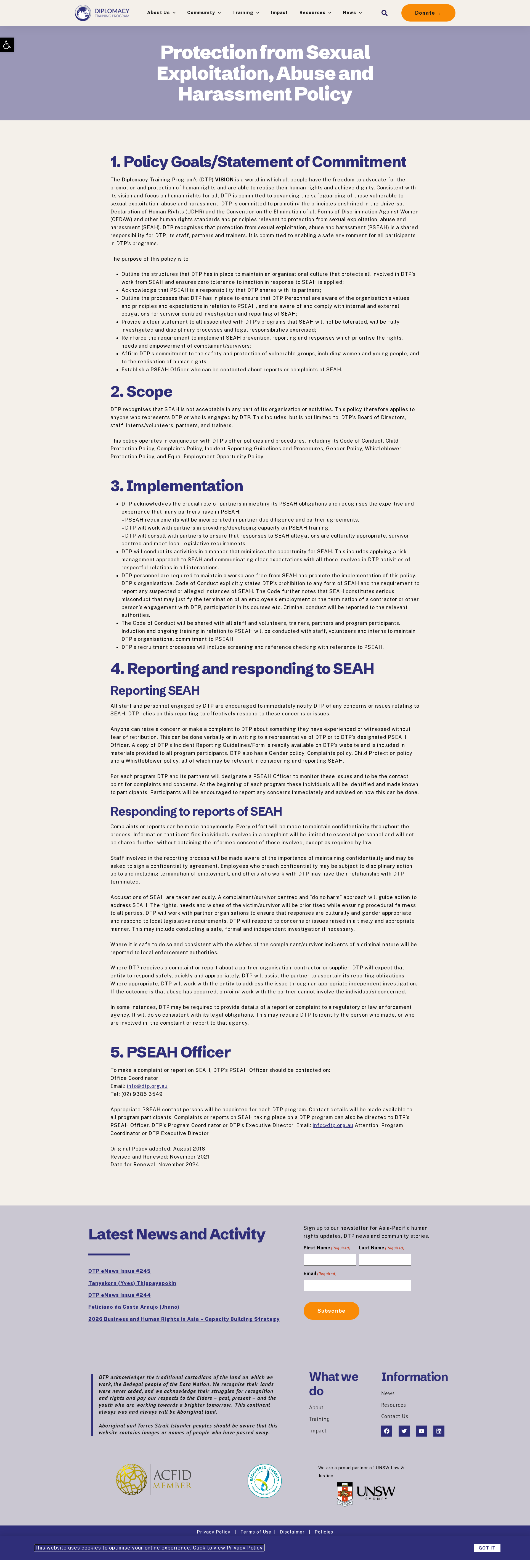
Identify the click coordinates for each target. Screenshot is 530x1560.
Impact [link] (279, 12)
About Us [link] (158, 12)
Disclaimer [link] (292, 1532)
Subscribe (331, 1311)
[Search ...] (384, 13)
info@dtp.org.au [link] (147, 1086)
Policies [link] (324, 1532)
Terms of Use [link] (255, 1532)
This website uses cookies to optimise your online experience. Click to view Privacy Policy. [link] (149, 1548)
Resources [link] (312, 12)
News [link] (349, 12)
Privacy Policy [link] (213, 1532)
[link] (7, 45)
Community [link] (201, 12)
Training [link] (242, 12)
